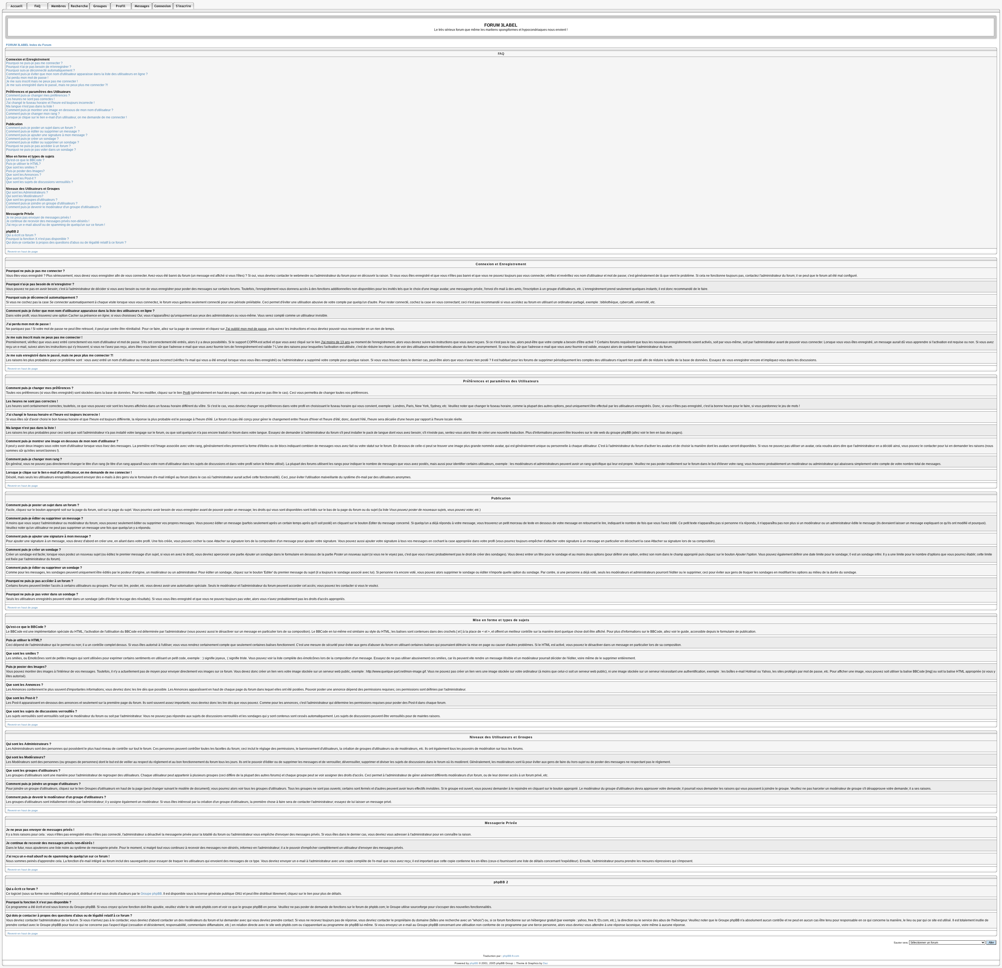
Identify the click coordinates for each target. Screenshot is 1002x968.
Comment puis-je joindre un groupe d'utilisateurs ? (41, 203)
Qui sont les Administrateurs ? (27, 192)
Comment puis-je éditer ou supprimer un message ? (43, 131)
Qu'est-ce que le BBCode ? (25, 160)
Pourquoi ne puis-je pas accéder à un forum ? (38, 146)
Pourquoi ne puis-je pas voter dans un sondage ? (41, 150)
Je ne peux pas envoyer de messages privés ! (38, 217)
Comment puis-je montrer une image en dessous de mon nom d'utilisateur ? (59, 110)
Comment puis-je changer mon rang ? (33, 114)
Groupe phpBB (151, 894)
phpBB (474, 963)
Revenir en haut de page (23, 251)
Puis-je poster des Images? (25, 171)
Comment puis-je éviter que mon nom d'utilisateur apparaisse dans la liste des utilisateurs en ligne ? (77, 74)
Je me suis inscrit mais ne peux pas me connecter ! (42, 81)
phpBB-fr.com (511, 955)
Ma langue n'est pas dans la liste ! (30, 106)
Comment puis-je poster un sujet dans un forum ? (41, 128)
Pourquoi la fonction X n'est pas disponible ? (37, 239)
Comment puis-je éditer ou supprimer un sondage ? (42, 142)
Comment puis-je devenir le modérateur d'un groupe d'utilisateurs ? (53, 207)
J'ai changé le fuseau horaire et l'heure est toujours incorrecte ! (50, 103)
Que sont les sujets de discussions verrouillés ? (39, 182)
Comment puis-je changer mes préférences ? (38, 95)
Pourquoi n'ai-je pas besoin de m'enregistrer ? (38, 67)
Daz (545, 963)
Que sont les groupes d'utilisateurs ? (31, 200)
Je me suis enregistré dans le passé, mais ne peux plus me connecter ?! (57, 85)
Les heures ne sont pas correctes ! (30, 99)
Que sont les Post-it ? (21, 178)
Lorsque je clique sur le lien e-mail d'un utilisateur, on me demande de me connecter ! (66, 117)
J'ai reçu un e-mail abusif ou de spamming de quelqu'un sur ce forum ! (55, 225)
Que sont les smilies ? (21, 167)
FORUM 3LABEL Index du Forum (28, 44)
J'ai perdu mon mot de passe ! (27, 78)
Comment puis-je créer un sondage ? (32, 139)
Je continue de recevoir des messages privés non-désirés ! (47, 221)
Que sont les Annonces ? (23, 175)
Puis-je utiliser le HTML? (23, 164)
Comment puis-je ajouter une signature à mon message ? (46, 135)
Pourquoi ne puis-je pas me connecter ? (34, 63)
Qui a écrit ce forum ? (21, 235)
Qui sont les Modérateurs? (24, 196)
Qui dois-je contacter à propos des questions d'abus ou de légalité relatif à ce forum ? (66, 242)
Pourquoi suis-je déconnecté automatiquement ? (40, 70)
